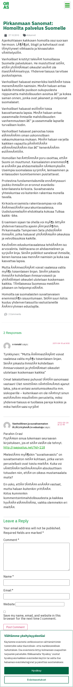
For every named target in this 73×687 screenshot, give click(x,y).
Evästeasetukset (36, 679)
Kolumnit (31, 35)
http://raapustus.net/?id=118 (24, 447)
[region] (36, 658)
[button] (67, 5)
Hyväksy (36, 670)
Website (9, 604)
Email (8, 590)
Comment (11, 539)
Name (8, 576)
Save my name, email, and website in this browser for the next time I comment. (32, 617)
